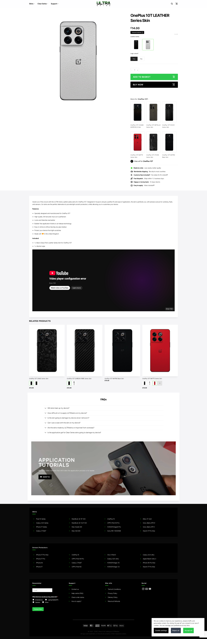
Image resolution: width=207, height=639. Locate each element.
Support (54, 4)
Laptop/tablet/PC (53, 600)
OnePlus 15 (111, 519)
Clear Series (42, 4)
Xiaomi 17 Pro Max (149, 531)
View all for (142, 161)
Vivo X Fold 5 (111, 555)
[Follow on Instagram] (143, 589)
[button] (172, 4)
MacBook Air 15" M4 (78, 519)
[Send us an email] (146, 589)
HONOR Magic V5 (113, 563)
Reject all (175, 630)
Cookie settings (161, 630)
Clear (176, 34)
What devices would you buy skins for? (45, 597)
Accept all (188, 630)
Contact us (75, 589)
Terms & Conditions (114, 589)
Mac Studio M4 (77, 527)
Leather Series (134, 36)
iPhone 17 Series (41, 527)
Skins (31, 4)
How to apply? (76, 601)
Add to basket (142, 77)
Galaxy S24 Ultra (148, 555)
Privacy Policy (112, 593)
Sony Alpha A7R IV (149, 523)
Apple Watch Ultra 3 (149, 559)
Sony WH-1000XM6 (114, 531)
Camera (37, 602)
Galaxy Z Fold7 (41, 531)
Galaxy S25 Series (42, 523)
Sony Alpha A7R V (149, 527)
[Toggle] (45, 408)
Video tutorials (144, 185)
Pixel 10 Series (40, 519)
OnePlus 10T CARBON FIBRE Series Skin (79, 378)
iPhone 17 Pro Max (42, 555)
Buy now (138, 84)
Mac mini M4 (76, 531)
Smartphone (39, 600)
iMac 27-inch (147, 519)
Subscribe (38, 609)
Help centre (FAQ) (77, 593)
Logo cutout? (134, 53)
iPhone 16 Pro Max (149, 563)
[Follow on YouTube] (150, 589)
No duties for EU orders (151, 175)
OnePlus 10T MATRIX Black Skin (114, 378)
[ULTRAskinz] (103, 4)
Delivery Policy (113, 597)
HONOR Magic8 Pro (114, 527)
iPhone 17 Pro (40, 559)
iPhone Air (39, 563)
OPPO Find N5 (76, 567)
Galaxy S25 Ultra (113, 559)
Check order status (77, 597)
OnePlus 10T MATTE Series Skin (152, 378)
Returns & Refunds (114, 601)
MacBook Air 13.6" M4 (79, 523)
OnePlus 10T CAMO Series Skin (38, 378)
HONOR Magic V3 (113, 567)
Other (47, 602)
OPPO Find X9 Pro (113, 523)
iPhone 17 (39, 567)
